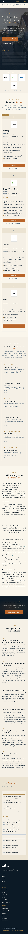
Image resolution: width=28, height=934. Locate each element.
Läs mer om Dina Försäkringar (14, 223)
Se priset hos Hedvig (10, 38)
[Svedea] (21, 77)
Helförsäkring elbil (5, 910)
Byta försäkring (5, 918)
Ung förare (4, 915)
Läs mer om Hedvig (14, 168)
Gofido (13, 554)
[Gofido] (14, 85)
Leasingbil (4, 913)
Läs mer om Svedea (14, 278)
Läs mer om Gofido (14, 329)
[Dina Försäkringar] (14, 77)
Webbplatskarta (5, 930)
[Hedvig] (6, 77)
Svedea (3, 552)
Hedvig (24, 546)
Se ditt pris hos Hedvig (14, 612)
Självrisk (3, 897)
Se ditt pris (14, 165)
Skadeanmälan (5, 920)
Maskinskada (4, 894)
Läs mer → (6, 392)
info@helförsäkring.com (17, 930)
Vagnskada (4, 892)
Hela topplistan (7, 43)
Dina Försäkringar (11, 556)
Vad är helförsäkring (6, 889)
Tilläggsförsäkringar (6, 902)
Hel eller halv (4, 899)
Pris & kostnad (5, 908)
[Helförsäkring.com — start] (3, 1)
